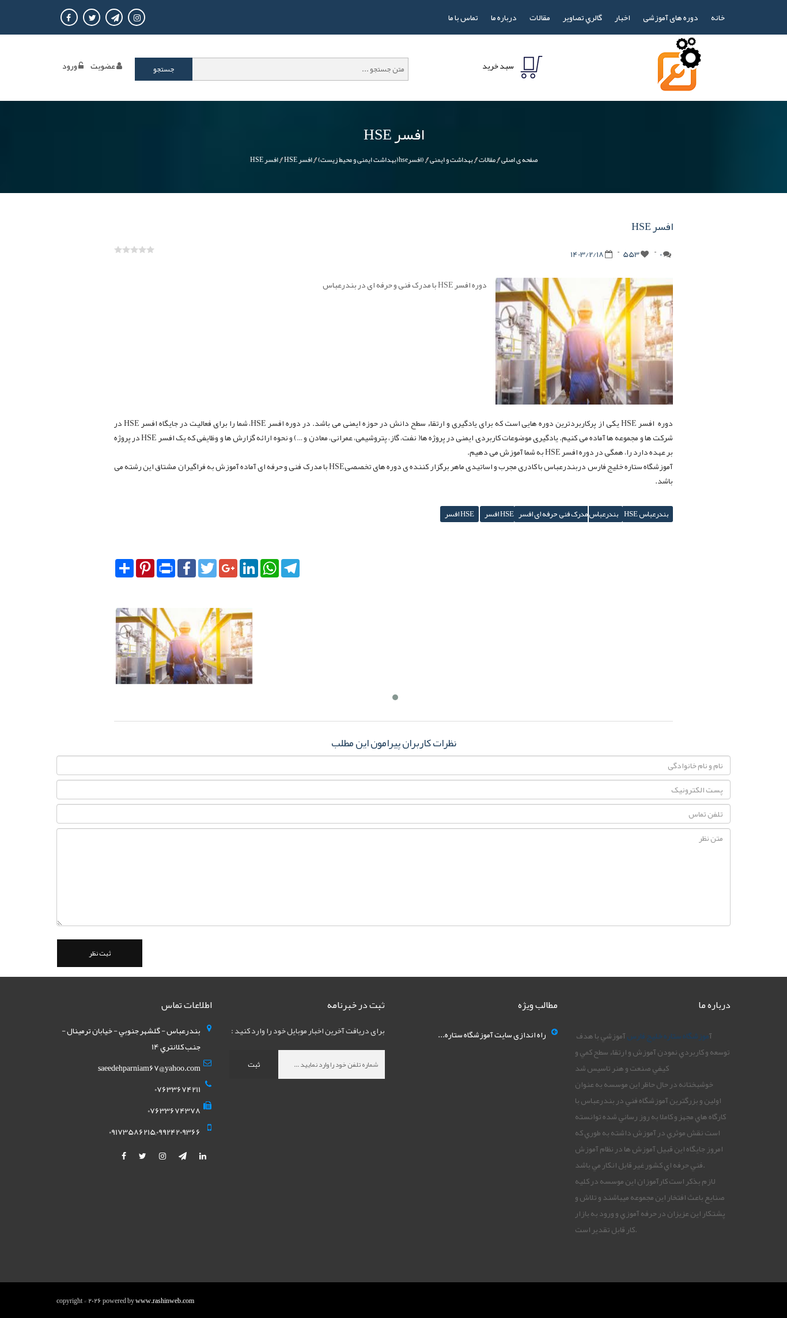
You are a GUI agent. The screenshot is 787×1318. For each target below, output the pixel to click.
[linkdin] (203, 1156)
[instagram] (163, 1156)
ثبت (254, 1064)
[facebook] (124, 1156)
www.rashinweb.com (164, 1301)
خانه (718, 17)
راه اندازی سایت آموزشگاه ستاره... (492, 1034)
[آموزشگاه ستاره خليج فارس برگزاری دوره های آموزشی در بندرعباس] (677, 67)
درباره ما (504, 17)
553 (631, 254)
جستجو (164, 69)
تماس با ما (463, 17)
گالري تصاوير (582, 17)
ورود (69, 66)
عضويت (102, 66)
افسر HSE (298, 160)
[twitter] (143, 1156)
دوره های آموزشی (670, 17)
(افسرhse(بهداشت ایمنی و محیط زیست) (371, 160)
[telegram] (183, 1156)
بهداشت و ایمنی (451, 160)
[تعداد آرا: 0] (118, 249)
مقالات (539, 17)
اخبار (622, 17)
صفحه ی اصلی (519, 160)
